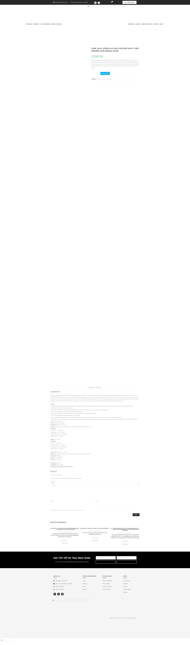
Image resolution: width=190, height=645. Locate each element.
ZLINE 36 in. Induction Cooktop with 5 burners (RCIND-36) (95, 533)
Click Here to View (69, 466)
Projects (36, 24)
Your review (53, 486)
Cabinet (137, 24)
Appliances (29, 24)
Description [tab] (92, 387)
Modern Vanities (146, 24)
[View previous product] (136, 48)
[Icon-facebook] (95, 3)
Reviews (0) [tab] (98, 387)
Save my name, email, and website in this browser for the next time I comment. (66, 510)
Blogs (161, 24)
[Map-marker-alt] (62, 594)
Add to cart (105, 73)
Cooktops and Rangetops (107, 79)
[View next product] (138, 48)
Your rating (53, 481)
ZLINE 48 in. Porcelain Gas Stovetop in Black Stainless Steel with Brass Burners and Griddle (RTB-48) (65, 535)
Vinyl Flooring (45, 24)
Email (97, 501)
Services (155, 24)
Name (52, 501)
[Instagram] (99, 3)
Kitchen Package (56, 24)
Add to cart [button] (64, 543)
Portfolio (131, 24)
